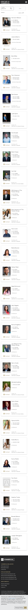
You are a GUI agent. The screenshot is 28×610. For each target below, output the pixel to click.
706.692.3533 (16, 423)
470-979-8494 (16, 290)
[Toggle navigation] (26, 1)
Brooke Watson (15, 516)
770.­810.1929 (16, 195)
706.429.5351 (16, 462)
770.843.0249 (16, 270)
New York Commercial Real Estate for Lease (9, 579)
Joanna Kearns (15, 37)
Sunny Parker (15, 459)
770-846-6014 (16, 58)
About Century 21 (5, 581)
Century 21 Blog (4, 585)
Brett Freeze (14, 152)
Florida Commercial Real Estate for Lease (8, 575)
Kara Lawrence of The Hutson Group (17, 210)
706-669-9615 (16, 501)
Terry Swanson (15, 75)
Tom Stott (14, 478)
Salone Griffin (15, 420)
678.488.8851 (16, 136)
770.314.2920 (16, 21)
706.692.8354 (16, 39)
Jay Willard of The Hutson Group (16, 344)
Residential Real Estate (5, 583)
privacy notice (12, 598)
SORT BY (20, 12)
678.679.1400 (16, 77)
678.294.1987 (16, 442)
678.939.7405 (16, 520)
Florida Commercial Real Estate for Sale (8, 573)
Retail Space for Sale (5, 567)
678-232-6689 (16, 384)
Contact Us (3, 587)
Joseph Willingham (16, 535)
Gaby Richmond (15, 286)
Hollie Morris (15, 439)
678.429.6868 (16, 310)
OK (25, 607)
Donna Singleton (16, 324)
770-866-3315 (16, 174)
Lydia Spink (14, 113)
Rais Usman (14, 94)
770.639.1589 (16, 366)
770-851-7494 (16, 116)
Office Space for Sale (5, 565)
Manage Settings (19, 607)
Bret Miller (14, 56)
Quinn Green (14, 401)
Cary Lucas (14, 228)
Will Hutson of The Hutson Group (16, 190)
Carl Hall (13, 171)
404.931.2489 (16, 157)
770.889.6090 (16, 155)
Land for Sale (3, 569)
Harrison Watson (16, 17)
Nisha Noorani (15, 248)
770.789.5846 (16, 79)
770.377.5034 (16, 424)
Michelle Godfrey (16, 382)
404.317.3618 (16, 481)
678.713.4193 (16, 251)
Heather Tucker (15, 497)
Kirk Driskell (14, 132)
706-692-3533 (16, 499)
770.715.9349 (16, 232)
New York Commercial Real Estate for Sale (8, 577)
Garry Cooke (14, 363)
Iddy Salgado (15, 305)
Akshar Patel (14, 267)
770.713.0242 (16, 405)
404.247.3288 (16, 96)
